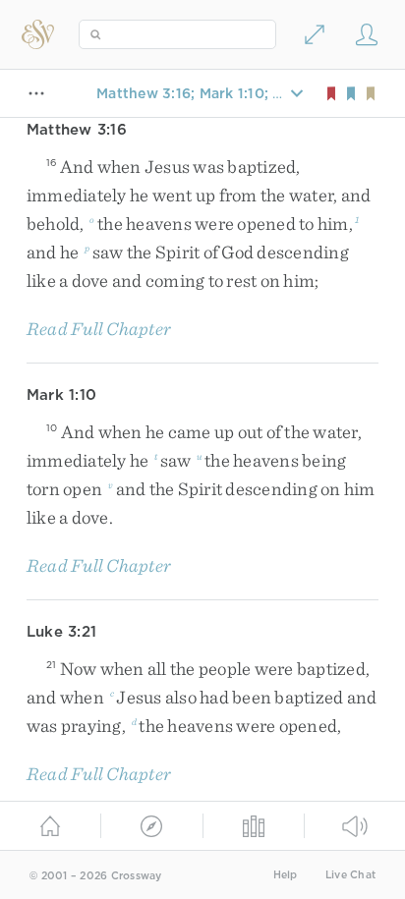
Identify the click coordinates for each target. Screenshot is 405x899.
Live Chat (350, 875)
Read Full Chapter (99, 328)
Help (285, 875)
